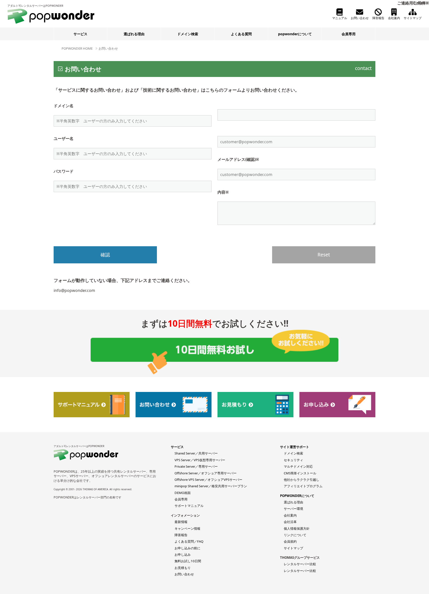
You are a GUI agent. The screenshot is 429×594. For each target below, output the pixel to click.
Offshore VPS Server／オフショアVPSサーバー (208, 479)
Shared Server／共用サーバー (196, 453)
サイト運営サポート (294, 447)
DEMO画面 (183, 492)
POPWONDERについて (297, 495)
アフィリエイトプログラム (303, 486)
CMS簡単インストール (300, 473)
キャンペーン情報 (187, 528)
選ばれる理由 (134, 34)
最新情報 (181, 522)
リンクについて (295, 535)
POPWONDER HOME (77, 48)
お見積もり (183, 567)
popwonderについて (295, 34)
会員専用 (349, 34)
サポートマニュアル (189, 505)
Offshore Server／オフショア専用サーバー (206, 473)
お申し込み (183, 554)
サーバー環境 (293, 508)
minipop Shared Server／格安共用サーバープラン (211, 486)
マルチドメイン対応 (298, 466)
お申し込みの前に (187, 548)
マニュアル (339, 18)
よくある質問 (241, 34)
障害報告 (378, 18)
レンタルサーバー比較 (300, 564)
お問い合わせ (360, 18)
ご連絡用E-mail (413, 3)
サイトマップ (413, 18)
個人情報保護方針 (297, 528)
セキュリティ (293, 460)
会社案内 (394, 18)
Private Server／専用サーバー (196, 466)
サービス (80, 34)
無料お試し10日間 (188, 561)
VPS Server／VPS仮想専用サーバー (200, 460)
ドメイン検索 (187, 34)
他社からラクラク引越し (301, 479)
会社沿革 (290, 522)
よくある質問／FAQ (189, 541)
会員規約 (290, 541)
